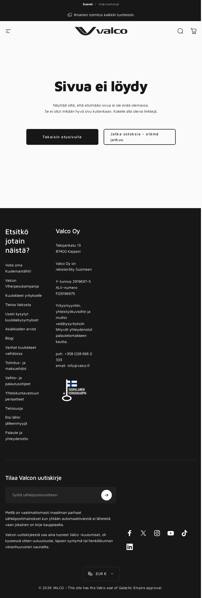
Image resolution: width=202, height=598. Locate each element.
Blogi (9, 338)
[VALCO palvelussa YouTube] (171, 533)
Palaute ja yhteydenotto (16, 435)
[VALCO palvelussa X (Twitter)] (143, 533)
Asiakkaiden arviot (20, 329)
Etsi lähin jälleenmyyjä (16, 420)
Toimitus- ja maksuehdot (15, 365)
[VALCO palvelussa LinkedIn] (130, 547)
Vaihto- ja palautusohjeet (18, 380)
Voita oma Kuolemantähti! (18, 268)
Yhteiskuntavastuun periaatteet (22, 396)
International (109, 4)
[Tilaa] (106, 495)
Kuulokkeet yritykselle (23, 295)
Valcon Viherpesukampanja (22, 283)
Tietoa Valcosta (18, 304)
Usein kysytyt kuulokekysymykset (21, 317)
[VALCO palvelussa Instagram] (157, 533)
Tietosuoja (14, 408)
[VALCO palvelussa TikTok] (184, 533)
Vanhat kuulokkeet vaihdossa (20, 350)
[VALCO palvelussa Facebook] (130, 533)
